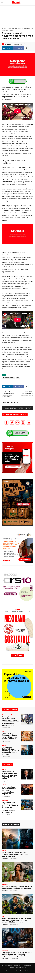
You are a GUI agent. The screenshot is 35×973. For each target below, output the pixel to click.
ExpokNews (5, 858)
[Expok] (3, 44)
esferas (15, 375)
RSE (9, 28)
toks (17, 377)
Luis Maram (5, 958)
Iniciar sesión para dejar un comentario (17, 408)
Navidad (21, 375)
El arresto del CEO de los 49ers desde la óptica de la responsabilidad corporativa (9, 790)
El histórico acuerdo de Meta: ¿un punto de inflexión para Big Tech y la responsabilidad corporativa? (17, 954)
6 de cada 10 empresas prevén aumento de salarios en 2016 (8, 395)
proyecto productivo (9, 377)
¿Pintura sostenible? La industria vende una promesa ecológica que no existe (17, 887)
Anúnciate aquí (27, 965)
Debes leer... (5, 769)
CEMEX (9, 375)
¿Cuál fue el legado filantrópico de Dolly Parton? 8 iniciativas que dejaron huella (9, 736)
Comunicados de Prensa (8, 714)
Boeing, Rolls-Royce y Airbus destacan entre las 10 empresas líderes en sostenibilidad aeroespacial (16, 920)
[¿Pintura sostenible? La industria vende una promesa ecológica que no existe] (17, 872)
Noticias (4, 28)
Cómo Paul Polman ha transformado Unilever (27, 394)
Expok (9, 44)
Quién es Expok (18, 965)
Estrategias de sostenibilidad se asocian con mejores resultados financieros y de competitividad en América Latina (10, 721)
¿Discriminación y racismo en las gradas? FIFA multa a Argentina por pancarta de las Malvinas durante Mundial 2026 (10, 807)
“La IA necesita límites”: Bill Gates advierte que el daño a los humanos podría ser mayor (10, 750)
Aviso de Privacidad (21, 967)
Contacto (11, 967)
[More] (26, 48)
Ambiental (5, 884)
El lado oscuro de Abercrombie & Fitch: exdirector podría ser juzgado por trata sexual (10, 775)
